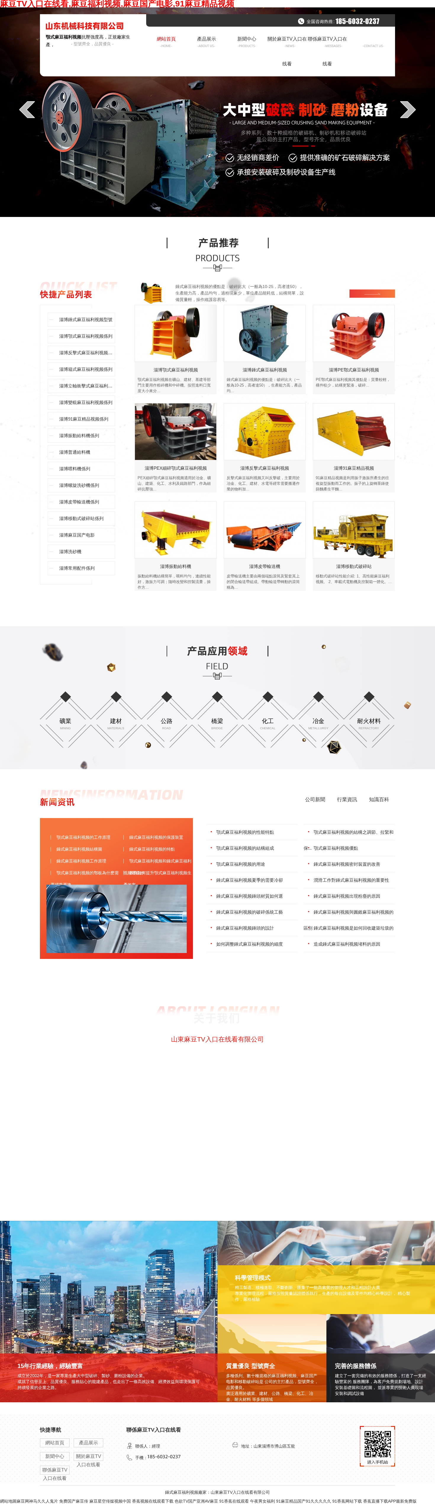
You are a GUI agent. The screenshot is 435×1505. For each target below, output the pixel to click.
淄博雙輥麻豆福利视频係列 (85, 402)
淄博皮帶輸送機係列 (79, 501)
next (407, 109)
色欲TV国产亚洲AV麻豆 (196, 1501)
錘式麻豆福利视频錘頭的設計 (245, 928)
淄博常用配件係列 (77, 568)
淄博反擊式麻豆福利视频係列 (87, 352)
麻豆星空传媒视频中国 (110, 1501)
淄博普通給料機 (74, 452)
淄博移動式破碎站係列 (81, 518)
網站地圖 (8, 1501)
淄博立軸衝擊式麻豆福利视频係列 (87, 385)
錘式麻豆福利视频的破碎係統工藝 (249, 912)
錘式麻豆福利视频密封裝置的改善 (347, 864)
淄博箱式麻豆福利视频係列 (85, 369)
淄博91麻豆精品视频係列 (83, 418)
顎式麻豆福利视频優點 (336, 848)
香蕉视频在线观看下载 (152, 1501)
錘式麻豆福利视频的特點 (152, 849)
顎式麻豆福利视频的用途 (240, 864)
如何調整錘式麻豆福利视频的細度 (249, 944)
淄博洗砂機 (70, 551)
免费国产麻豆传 (73, 1501)
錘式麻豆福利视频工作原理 (81, 861)
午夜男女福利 (262, 1501)
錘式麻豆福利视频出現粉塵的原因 (347, 896)
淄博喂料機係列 (74, 468)
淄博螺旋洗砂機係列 (79, 485)
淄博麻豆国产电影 (77, 534)
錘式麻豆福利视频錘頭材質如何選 (249, 896)
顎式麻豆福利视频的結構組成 (245, 848)
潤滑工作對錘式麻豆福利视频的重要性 (351, 880)
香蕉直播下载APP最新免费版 (390, 1501)
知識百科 (379, 799)
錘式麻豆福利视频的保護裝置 (156, 837)
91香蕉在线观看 (234, 1501)
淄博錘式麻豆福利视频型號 (85, 319)
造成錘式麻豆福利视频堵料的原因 (347, 944)
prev (27, 109)
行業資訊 (347, 799)
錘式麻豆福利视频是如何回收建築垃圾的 (354, 928)
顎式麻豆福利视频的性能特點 (245, 832)
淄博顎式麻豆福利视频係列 (85, 336)
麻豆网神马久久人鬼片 (37, 1501)
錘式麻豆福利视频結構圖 (79, 849)
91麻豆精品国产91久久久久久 (303, 1501)
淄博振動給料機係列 (79, 435)
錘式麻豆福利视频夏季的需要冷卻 (249, 880)
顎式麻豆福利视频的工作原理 (83, 837)
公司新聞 (315, 799)
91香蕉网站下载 (347, 1501)
